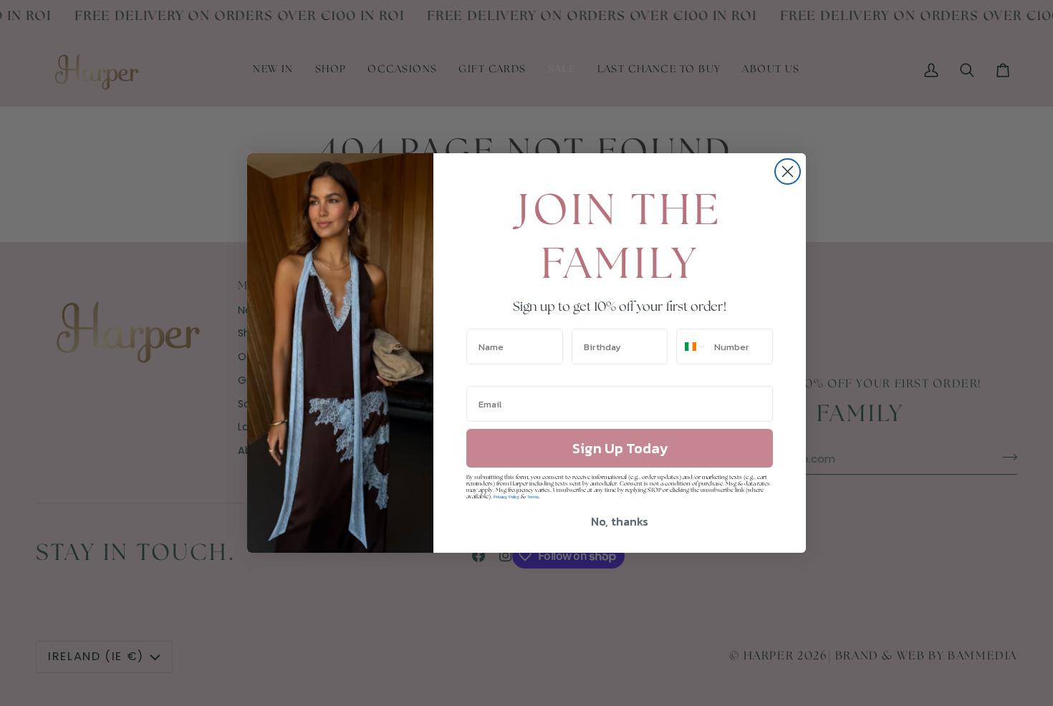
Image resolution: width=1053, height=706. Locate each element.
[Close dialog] (787, 171)
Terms (533, 497)
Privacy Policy (506, 497)
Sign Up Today (620, 448)
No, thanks (619, 521)
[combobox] (692, 346)
